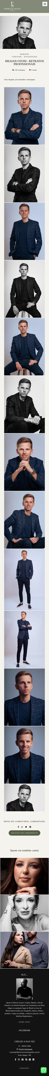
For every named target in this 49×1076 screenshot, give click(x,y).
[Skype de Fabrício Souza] (26, 1060)
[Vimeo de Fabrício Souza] (30, 1060)
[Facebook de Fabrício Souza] (15, 1060)
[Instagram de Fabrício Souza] (19, 1060)
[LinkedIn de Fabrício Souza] (33, 1060)
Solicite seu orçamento (24, 833)
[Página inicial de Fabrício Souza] (12, 6)
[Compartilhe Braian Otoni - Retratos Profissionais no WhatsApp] (22, 827)
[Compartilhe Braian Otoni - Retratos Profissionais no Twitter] (26, 827)
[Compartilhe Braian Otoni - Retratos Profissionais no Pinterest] (30, 827)
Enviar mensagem (25, 1049)
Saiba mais (24, 1022)
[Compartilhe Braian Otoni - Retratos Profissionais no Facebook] (18, 827)
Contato (24, 1068)
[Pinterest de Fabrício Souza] (23, 1060)
